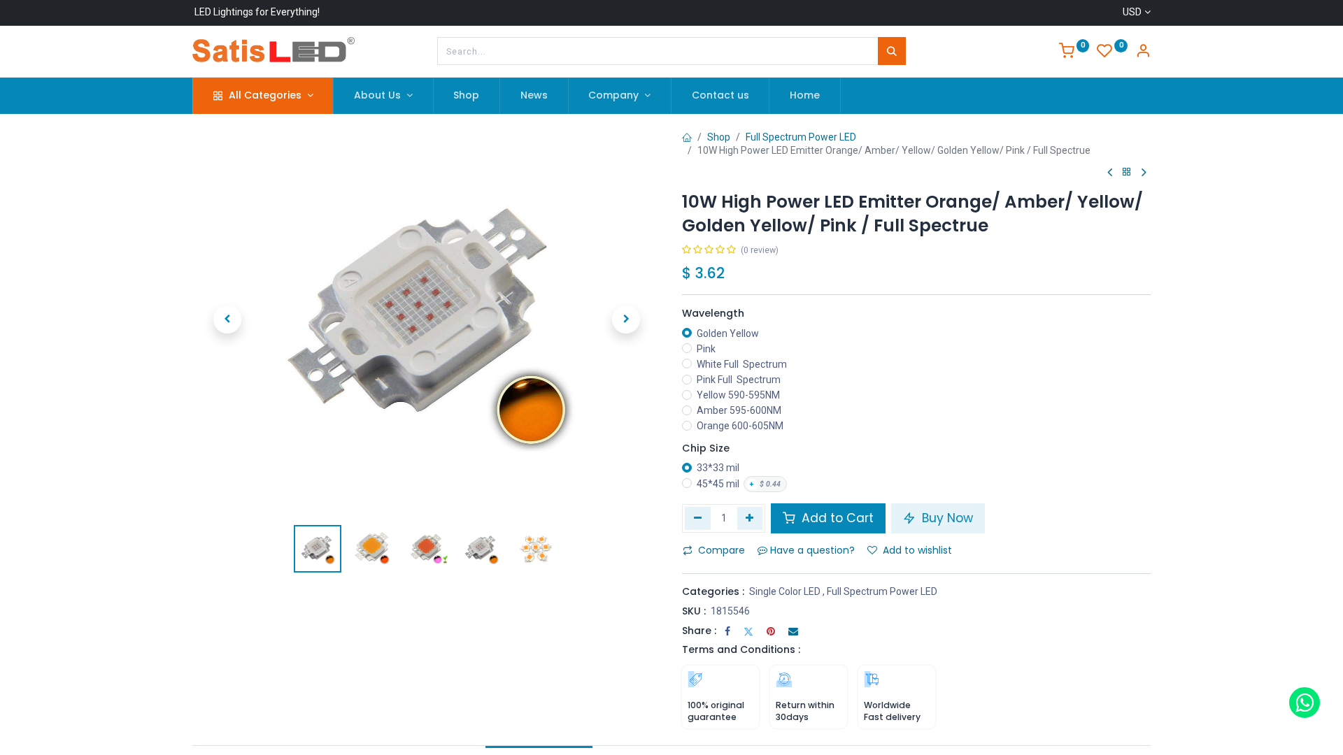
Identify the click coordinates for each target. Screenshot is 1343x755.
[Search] (892, 51)
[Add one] (750, 518)
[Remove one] (698, 518)
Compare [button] (721, 550)
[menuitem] (467, 96)
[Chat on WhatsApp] (1304, 702)
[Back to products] (1126, 172)
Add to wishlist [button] (917, 550)
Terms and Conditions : (741, 649)
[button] (227, 319)
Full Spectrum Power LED (801, 137)
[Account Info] (1143, 52)
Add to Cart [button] (836, 518)
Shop (718, 137)
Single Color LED (784, 591)
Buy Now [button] (945, 518)
